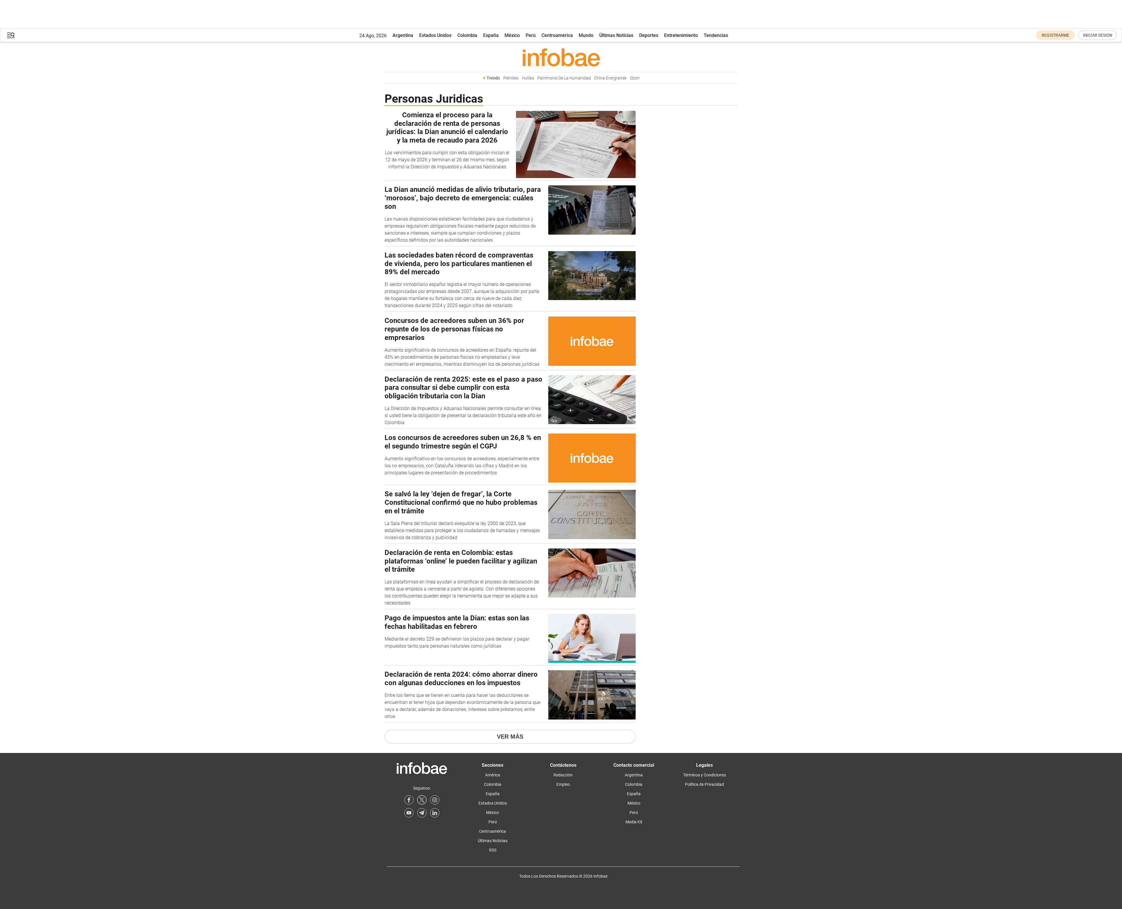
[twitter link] (422, 800)
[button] (11, 35)
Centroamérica (557, 35)
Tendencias (716, 35)
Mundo (586, 35)
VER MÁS (510, 736)
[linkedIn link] (434, 812)
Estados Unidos (435, 35)
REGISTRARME (1055, 35)
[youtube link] (409, 812)
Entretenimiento (681, 35)
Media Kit (633, 822)
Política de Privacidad (704, 784)
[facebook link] (409, 800)
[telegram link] (422, 812)
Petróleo (511, 78)
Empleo (563, 784)
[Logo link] (561, 57)
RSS (492, 850)
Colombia (467, 35)
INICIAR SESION (1097, 35)
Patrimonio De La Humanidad (564, 78)
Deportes (648, 35)
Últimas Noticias (616, 35)
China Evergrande (610, 78)
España (491, 35)
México (512, 35)
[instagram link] (434, 800)
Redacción (563, 775)
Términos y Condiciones (704, 775)
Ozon (634, 78)
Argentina (402, 35)
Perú (531, 35)
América (492, 775)
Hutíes (528, 78)
